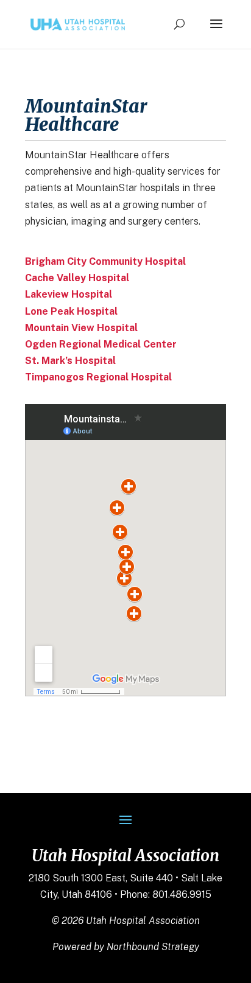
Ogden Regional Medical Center (101, 344)
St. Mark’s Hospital (70, 360)
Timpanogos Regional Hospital (98, 377)
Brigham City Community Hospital (105, 261)
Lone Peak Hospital (71, 311)
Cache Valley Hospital (77, 278)
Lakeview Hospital (68, 294)
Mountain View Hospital (81, 328)
